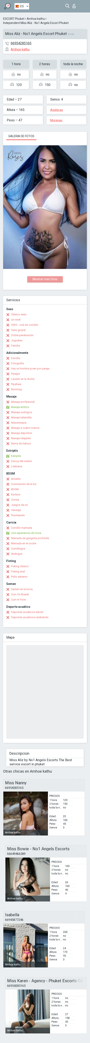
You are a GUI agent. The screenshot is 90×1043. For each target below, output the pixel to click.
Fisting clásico (20, 566)
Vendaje (16, 510)
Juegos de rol (19, 504)
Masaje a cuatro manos (25, 427)
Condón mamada (21, 527)
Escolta (15, 358)
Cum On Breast (20, 594)
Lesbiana (16, 466)
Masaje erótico (20, 407)
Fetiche (15, 345)
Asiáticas (56, 110)
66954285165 (21, 43)
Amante (16, 478)
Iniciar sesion (75, 5)
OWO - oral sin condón (24, 324)
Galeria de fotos (21, 136)
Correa (15, 499)
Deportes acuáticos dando (27, 612)
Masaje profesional (23, 401)
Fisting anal (18, 571)
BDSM (15, 489)
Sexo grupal (18, 330)
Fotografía (17, 363)
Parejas (15, 373)
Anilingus (16, 553)
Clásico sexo (19, 314)
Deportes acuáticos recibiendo (30, 617)
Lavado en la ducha (23, 378)
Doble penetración (22, 335)
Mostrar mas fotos (45, 279)
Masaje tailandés (21, 417)
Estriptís (16, 455)
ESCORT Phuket (13, 18)
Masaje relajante (21, 438)
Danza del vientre (21, 461)
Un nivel (16, 319)
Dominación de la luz (23, 484)
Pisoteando (18, 515)
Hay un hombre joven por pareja (30, 368)
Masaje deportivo (21, 433)
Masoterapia (18, 422)
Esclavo (16, 494)
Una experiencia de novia (26, 533)
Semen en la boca (22, 589)
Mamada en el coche (23, 543)
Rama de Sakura (21, 443)
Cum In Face (18, 599)
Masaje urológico (21, 412)
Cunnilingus (18, 548)
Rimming (16, 389)
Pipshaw (16, 384)
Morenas (56, 120)
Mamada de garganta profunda (30, 538)
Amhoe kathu (36, 18)
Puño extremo (19, 576)
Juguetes (16, 340)
